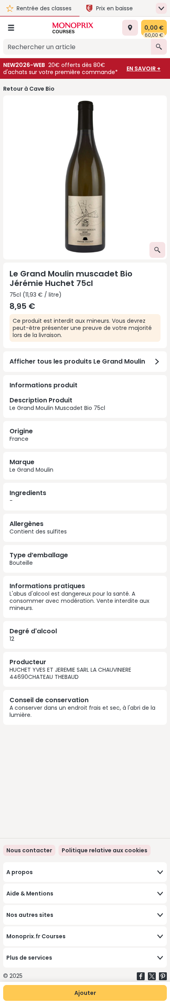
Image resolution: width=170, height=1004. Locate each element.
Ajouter (85, 993)
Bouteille (21, 562)
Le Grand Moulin (31, 469)
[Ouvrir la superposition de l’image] (157, 250)
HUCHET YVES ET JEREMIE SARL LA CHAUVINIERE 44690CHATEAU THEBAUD (70, 673)
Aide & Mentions (29, 893)
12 (11, 638)
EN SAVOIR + (144, 68)
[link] (105, 850)
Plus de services (29, 958)
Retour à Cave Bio (29, 88)
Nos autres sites (29, 915)
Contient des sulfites (38, 531)
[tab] (85, 177)
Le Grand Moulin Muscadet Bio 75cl (57, 404)
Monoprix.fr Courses (36, 936)
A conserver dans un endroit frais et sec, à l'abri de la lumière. (82, 711)
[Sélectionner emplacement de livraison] (130, 28)
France (18, 438)
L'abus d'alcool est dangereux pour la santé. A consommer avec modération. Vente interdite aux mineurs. (79, 601)
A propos (19, 872)
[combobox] (77, 46)
